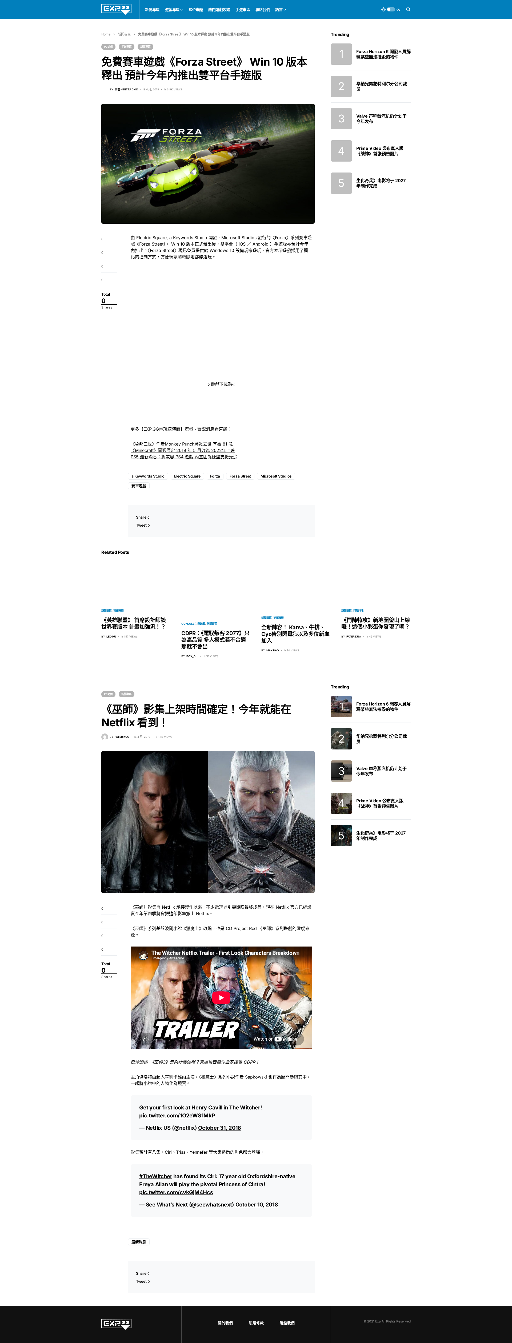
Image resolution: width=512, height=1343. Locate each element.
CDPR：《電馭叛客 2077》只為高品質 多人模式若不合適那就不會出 (215, 640)
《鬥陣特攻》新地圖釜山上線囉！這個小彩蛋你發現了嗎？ (375, 623)
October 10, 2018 (256, 1204)
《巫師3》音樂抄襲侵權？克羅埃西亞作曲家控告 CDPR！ (205, 1062)
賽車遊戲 (138, 485)
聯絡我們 (287, 1323)
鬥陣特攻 (358, 610)
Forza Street (240, 476)
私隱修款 (256, 1323)
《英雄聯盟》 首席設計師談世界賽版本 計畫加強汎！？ (133, 623)
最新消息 (138, 1242)
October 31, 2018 (219, 1128)
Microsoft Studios (276, 476)
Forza (215, 476)
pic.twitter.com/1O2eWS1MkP (177, 1115)
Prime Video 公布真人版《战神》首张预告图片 (379, 151)
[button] (391, 9)
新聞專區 (124, 34)
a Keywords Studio (148, 476)
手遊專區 (126, 46)
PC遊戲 (108, 46)
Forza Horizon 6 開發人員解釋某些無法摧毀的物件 (383, 54)
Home (105, 34)
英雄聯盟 (118, 610)
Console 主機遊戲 (193, 623)
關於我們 (225, 1323)
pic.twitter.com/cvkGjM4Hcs (176, 1192)
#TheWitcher (155, 1176)
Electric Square (187, 476)
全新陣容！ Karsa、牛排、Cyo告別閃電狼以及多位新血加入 (295, 634)
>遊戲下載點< (221, 384)
